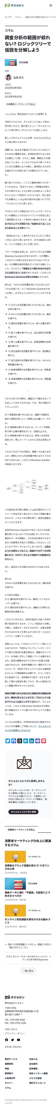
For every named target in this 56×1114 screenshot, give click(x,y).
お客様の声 (10, 1078)
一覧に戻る (28, 970)
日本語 (8, 1047)
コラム (18, 17)
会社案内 (33, 1064)
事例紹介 (9, 1073)
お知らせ (33, 1059)
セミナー (9, 1083)
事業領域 (9, 1064)
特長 (7, 1068)
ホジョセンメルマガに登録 (23, 812)
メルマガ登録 (35, 1078)
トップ (8, 17)
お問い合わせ (11, 1029)
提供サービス (11, 1059)
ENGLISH (17, 1047)
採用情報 (33, 1068)
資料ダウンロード (37, 1083)
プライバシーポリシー (15, 1033)
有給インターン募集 (38, 1073)
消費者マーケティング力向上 (21, 829)
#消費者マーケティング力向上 (21, 104)
